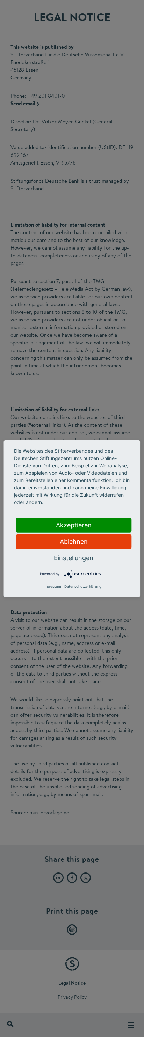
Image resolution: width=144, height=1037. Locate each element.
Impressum (52, 586)
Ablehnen (74, 541)
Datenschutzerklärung (82, 586)
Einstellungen (73, 557)
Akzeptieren (74, 524)
